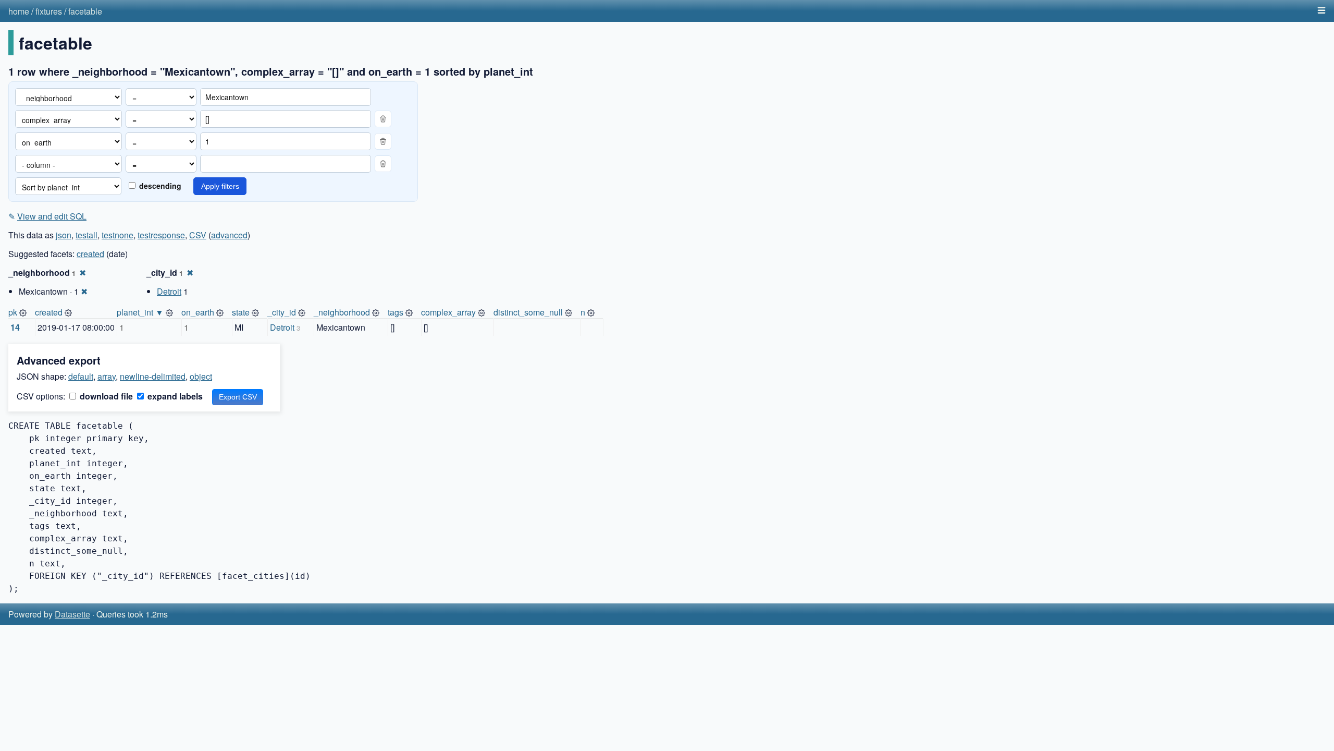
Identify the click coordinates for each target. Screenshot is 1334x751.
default (80, 376)
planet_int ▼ (140, 312)
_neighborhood (342, 312)
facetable (85, 11)
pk (12, 312)
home (18, 11)
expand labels (174, 396)
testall (86, 235)
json (63, 235)
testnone (117, 235)
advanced (229, 235)
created (90, 254)
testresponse (161, 235)
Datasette (72, 614)
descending (159, 185)
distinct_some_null (528, 312)
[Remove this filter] (383, 119)
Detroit (169, 291)
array (106, 376)
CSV (197, 235)
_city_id (281, 312)
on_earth (197, 312)
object (201, 376)
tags (395, 312)
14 (15, 327)
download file (105, 396)
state (241, 312)
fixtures (48, 11)
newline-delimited (153, 376)
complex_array (448, 312)
